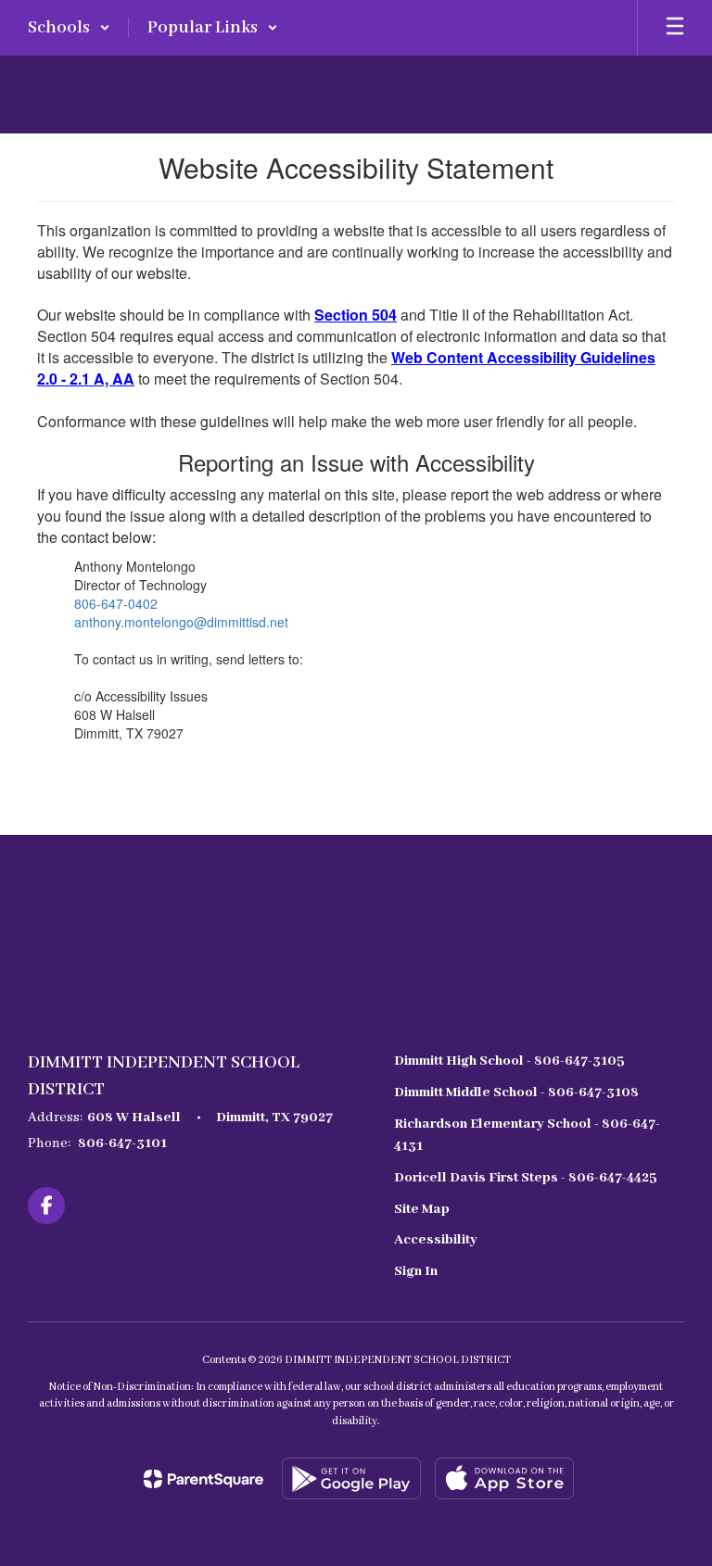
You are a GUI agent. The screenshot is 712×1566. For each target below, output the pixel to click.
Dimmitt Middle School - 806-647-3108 (516, 1092)
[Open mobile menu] (675, 28)
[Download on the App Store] (504, 1478)
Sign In (416, 1271)
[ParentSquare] (203, 1479)
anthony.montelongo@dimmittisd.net (181, 622)
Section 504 (355, 314)
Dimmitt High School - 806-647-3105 (509, 1061)
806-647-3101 (122, 1143)
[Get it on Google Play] (351, 1478)
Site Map (422, 1209)
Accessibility (435, 1239)
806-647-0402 (116, 603)
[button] (69, 28)
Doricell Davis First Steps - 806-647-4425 (525, 1177)
